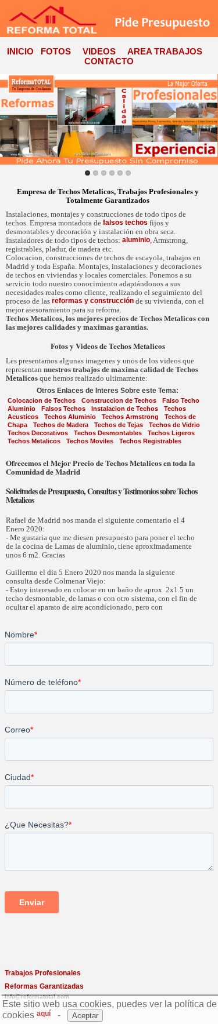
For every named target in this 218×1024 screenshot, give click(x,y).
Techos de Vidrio (174, 424)
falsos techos (125, 222)
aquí (44, 1014)
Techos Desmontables (108, 432)
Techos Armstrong (130, 416)
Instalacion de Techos (124, 408)
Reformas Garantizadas (44, 986)
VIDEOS (99, 51)
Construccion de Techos (118, 400)
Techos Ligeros (171, 432)
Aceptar (85, 1015)
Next (207, 119)
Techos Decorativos (38, 432)
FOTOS (56, 51)
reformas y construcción (93, 301)
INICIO (20, 51)
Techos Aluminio (70, 416)
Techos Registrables (150, 441)
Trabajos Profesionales (43, 973)
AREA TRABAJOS (164, 51)
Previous (11, 119)
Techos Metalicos (34, 441)
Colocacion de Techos (42, 400)
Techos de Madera (60, 424)
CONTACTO (109, 61)
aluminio (136, 240)
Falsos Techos (63, 408)
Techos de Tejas (118, 424)
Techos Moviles (89, 441)
